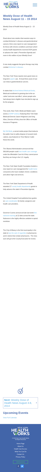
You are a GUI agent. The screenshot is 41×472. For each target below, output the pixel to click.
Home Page (20, 443)
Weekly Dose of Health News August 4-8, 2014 (18, 403)
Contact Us (20, 454)
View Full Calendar (10, 417)
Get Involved (20, 462)
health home (32, 169)
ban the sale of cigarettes (17, 233)
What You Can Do (20, 451)
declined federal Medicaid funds (23, 90)
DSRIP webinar (14, 114)
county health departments (21, 186)
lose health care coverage (28, 151)
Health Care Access (20, 449)
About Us (21, 446)
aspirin (12, 79)
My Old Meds (7, 131)
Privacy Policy (20, 457)
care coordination (11, 201)
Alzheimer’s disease (16, 67)
